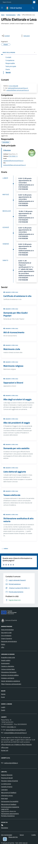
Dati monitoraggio (6, 835)
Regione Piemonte (7, 2)
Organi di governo (6, 638)
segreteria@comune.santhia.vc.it (13, 160)
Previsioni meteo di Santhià (9, 781)
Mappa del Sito (13, 837)
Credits (33, 835)
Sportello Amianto (6, 787)
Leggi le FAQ (5, 809)
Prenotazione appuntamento (10, 813)
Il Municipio (7, 150)
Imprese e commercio (7, 678)
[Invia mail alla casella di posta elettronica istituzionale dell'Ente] (16, 729)
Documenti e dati (6, 632)
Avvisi (3, 697)
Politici (3, 644)
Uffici (18, 15)
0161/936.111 (13, 156)
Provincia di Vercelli (7, 778)
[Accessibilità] (4, 839)
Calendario (4, 789)
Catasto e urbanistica (7, 666)
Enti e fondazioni (6, 635)
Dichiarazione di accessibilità (9, 801)
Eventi (3, 710)
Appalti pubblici (5, 660)
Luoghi (3, 707)
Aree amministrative (7, 629)
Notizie (3, 694)
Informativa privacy (7, 795)
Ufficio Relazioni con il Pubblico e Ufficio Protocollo (16, 744)
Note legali (4, 798)
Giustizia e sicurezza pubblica (10, 675)
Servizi (22, 835)
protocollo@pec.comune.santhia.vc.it (17, 90)
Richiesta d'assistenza (8, 816)
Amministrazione (10, 15)
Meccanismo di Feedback (8, 792)
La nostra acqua (6, 784)
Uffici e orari (4, 747)
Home (2, 15)
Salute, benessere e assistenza (10, 681)
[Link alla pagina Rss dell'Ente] (2, 825)
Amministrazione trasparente (10, 807)
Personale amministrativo (9, 641)
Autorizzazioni (5, 663)
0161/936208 (13, 86)
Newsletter (4, 828)
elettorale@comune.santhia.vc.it (18, 88)
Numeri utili (4, 750)
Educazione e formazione (8, 672)
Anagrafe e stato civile (8, 657)
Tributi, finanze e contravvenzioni (11, 684)
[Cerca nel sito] (32, 8)
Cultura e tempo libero (8, 669)
